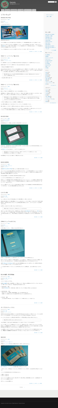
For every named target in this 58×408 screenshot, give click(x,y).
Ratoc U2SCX (47, 43)
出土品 (4, 21)
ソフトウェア (6, 22)
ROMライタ (4, 149)
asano (9, 19)
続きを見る (31, 51)
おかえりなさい (48, 59)
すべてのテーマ (53, 85)
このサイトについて (28, 10)
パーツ (46, 100)
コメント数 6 (35, 111)
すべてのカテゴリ (53, 102)
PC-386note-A (10, 263)
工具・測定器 (47, 96)
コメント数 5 (35, 383)
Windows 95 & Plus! (48, 41)
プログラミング (5, 59)
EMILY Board (7, 10)
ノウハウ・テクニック (49, 82)
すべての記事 (54, 50)
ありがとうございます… (49, 57)
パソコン (46, 92)
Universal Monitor (14, 10)
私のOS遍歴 (4, 283)
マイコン (10, 60)
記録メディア (11, 341)
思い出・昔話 (5, 165)
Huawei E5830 (47, 40)
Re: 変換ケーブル (48, 62)
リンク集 (34, 10)
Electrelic (13, 2)
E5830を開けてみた (48, 37)
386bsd (3, 45)
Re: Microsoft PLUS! (48, 60)
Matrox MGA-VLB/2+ (48, 38)
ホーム (3, 10)
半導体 (46, 91)
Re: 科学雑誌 (47, 63)
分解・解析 (7, 119)
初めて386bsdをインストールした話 (7, 366)
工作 (46, 73)
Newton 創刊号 (47, 44)
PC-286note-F (4, 263)
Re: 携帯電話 (47, 54)
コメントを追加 (39, 51)
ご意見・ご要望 (48, 16)
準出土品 (4, 119)
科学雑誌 (46, 67)
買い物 (46, 76)
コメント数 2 (35, 51)
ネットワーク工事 (7, 343)
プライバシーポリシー (50, 14)
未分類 (46, 101)
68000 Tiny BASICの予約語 (7, 168)
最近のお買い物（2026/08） (50, 34)
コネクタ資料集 (20, 10)
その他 (46, 93)
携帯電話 (46, 56)
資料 (46, 80)
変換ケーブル (47, 66)
